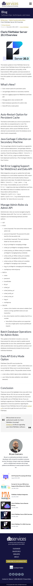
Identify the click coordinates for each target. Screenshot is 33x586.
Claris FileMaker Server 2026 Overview (21, 514)
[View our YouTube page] (13, 574)
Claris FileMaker (24, 27)
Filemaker (16, 548)
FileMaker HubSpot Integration (19, 494)
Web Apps (16, 554)
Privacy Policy (27, 579)
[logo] (10, 4)
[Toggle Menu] (30, 3)
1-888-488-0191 (18, 579)
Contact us (9, 424)
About (16, 556)
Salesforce (16, 551)
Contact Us (5, 579)
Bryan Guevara (6, 25)
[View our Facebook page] (16, 574)
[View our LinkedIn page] (10, 574)
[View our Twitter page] (19, 574)
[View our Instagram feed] (22, 574)
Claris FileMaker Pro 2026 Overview (21, 524)
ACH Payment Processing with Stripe (21, 475)
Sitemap (11, 579)
